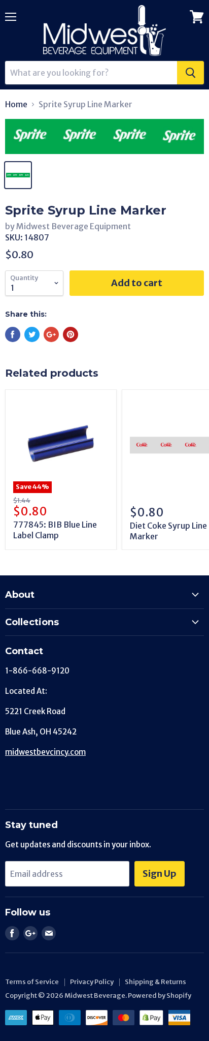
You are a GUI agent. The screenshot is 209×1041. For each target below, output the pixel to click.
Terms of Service (32, 981)
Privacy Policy (92, 981)
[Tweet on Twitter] (32, 334)
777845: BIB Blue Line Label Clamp (55, 529)
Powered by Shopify (159, 995)
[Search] (190, 72)
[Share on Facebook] (12, 334)
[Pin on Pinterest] (70, 334)
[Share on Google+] (51, 334)
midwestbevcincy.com (45, 752)
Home (16, 104)
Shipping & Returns (155, 981)
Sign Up (160, 873)
